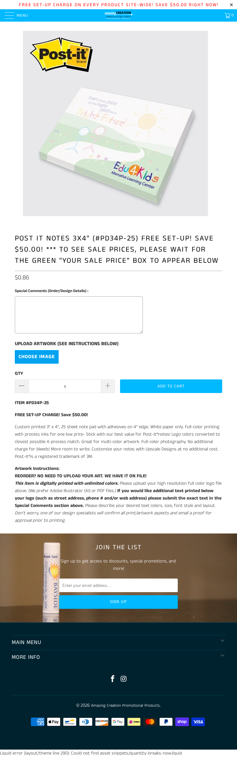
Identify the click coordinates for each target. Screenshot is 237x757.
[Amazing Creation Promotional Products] (118, 15)
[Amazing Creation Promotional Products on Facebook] (112, 679)
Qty (19, 373)
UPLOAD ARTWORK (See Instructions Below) (66, 344)
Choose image (37, 356)
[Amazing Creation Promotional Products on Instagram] (123, 679)
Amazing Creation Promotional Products (125, 706)
